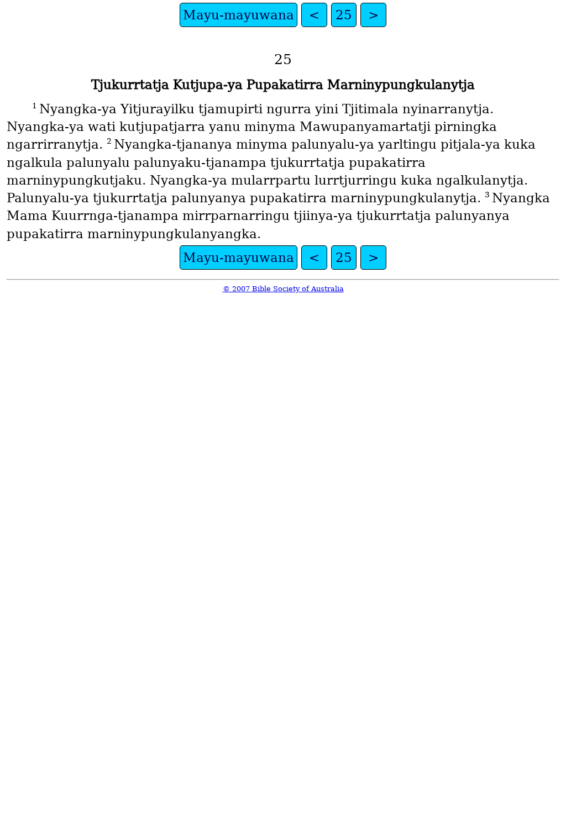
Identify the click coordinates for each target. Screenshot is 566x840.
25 (344, 15)
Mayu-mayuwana (238, 15)
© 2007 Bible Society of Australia (283, 289)
